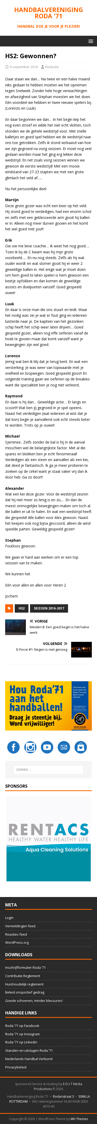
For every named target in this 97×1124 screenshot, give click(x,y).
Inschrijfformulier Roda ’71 (25, 967)
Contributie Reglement (22, 975)
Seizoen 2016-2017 (49, 608)
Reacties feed (16, 934)
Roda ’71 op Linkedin (21, 1042)
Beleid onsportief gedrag (24, 992)
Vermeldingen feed (20, 926)
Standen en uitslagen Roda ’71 (29, 1050)
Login (9, 917)
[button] (90, 41)
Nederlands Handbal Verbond (29, 1058)
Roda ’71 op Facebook (22, 1025)
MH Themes (79, 1119)
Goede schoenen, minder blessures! (34, 1000)
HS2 (22, 608)
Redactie (52, 66)
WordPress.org (17, 942)
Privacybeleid (15, 1067)
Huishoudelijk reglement (24, 984)
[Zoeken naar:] (49, 769)
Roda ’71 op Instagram (22, 1034)
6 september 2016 (24, 66)
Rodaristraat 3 (63, 1096)
